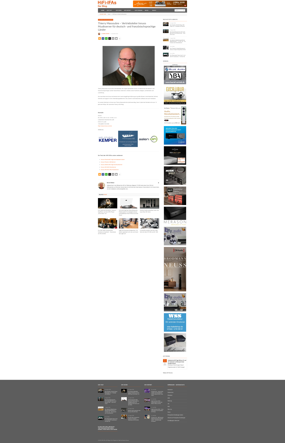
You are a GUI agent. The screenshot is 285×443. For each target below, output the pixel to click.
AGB (169, 398)
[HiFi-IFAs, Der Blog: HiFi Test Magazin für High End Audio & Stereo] (107, 4)
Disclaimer (170, 395)
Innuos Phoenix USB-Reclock (108, 162)
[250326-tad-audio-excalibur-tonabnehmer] (175, 104)
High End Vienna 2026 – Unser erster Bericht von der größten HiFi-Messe (157, 410)
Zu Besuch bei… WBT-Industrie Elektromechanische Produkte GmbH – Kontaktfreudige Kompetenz (157, 419)
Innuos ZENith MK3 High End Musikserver (111, 164)
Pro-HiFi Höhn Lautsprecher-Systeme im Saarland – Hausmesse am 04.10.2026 (107, 232)
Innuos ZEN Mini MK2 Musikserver (110, 169)
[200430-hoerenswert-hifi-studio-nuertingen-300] (128, 146)
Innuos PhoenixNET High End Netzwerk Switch (113, 159)
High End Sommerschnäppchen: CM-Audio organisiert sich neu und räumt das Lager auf (128, 232)
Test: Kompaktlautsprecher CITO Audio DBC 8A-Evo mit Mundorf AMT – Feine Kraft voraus (177, 33)
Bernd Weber (105, 33)
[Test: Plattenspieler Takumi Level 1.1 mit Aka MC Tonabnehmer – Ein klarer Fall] (166, 54)
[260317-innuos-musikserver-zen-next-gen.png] (175, 164)
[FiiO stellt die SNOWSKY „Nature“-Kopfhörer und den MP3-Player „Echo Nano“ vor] (107, 203)
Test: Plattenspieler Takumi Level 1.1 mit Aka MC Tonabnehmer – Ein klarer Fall (177, 56)
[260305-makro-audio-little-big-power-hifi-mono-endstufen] (175, 351)
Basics (154, 10)
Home (102, 10)
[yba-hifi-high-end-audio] (175, 83)
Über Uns (170, 409)
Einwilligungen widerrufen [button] (173, 420)
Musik (146, 10)
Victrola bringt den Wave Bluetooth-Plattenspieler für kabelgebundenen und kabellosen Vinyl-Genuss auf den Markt (128, 213)
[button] (99, 38)
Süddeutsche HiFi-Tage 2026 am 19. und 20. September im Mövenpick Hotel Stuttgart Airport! (177, 362)
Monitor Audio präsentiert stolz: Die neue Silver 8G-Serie (149, 211)
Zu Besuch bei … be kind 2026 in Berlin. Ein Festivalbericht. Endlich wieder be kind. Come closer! (157, 393)
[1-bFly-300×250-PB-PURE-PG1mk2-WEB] (175, 245)
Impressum (170, 389)
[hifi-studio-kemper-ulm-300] (108, 146)
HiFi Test (109, 10)
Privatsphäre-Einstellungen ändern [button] (175, 415)
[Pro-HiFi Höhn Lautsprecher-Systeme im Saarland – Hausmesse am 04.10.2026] (107, 223)
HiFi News (119, 10)
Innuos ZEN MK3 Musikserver (108, 167)
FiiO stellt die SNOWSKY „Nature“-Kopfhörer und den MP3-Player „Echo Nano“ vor (107, 212)
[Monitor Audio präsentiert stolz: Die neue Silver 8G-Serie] (149, 203)
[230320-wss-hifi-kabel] (175, 331)
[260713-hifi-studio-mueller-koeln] (175, 124)
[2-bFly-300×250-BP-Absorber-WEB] (175, 311)
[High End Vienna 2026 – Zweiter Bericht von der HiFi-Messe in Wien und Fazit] (147, 400)
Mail (169, 406)
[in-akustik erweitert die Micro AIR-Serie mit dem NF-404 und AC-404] (149, 223)
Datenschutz (170, 392)
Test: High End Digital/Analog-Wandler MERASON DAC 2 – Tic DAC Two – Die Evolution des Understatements (178, 41)
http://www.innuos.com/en (105, 126)
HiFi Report (127, 10)
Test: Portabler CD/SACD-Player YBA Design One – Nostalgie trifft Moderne (177, 26)
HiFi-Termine (138, 10)
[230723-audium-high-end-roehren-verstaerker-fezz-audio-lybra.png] (160, 6)
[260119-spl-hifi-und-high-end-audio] (175, 204)
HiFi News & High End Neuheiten (106, 19)
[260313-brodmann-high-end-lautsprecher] (175, 291)
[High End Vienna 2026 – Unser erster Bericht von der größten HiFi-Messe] (147, 408)
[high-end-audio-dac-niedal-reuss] (175, 224)
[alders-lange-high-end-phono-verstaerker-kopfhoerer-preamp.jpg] (175, 184)
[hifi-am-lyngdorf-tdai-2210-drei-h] (175, 144)
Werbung (170, 400)
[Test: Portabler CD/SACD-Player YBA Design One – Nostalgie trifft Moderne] (166, 24)
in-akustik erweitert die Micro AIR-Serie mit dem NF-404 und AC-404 (149, 231)
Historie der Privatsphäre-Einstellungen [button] (176, 417)
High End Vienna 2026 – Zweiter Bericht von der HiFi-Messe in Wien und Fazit (157, 402)
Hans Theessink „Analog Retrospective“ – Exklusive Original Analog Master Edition (178, 49)
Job (168, 403)
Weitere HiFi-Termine (168, 372)
